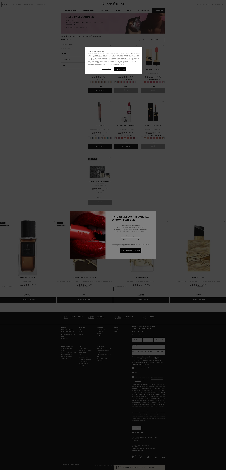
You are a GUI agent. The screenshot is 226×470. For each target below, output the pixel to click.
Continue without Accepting (134, 49)
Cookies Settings (106, 69)
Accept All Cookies (120, 69)
